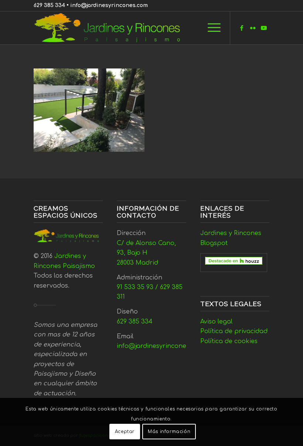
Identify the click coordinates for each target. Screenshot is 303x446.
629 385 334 (49, 5)
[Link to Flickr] (252, 27)
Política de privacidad (234, 331)
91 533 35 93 (135, 287)
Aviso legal (216, 321)
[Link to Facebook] (241, 27)
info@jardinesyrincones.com (109, 5)
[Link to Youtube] (263, 27)
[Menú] (210, 27)
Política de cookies (229, 341)
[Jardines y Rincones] (111, 27)
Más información (169, 431)
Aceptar (125, 431)
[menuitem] (210, 27)
